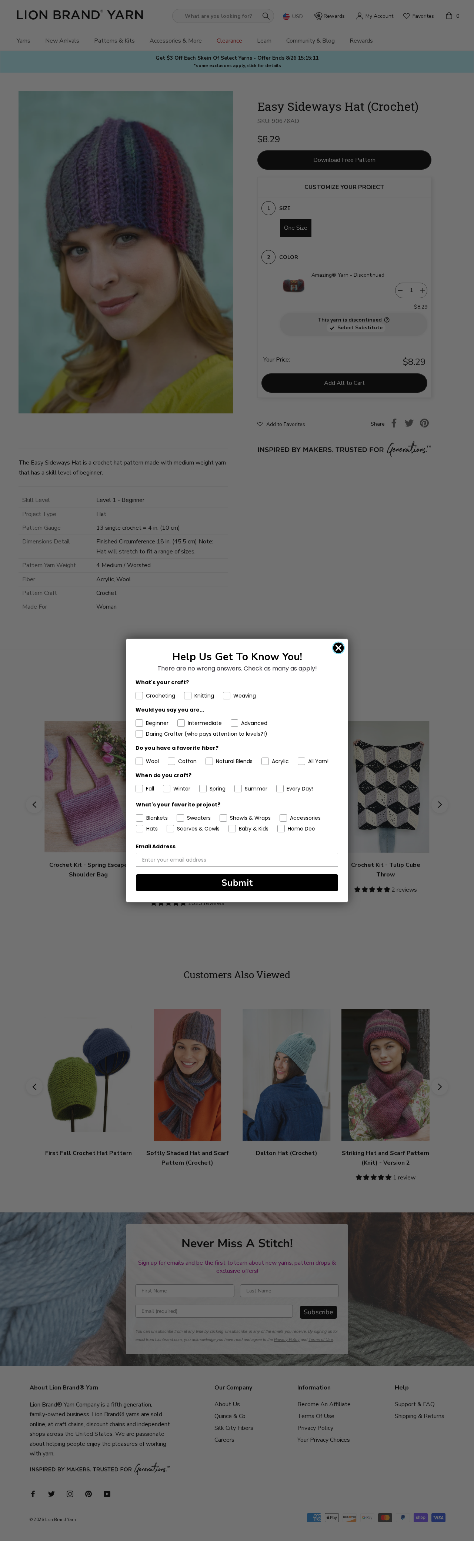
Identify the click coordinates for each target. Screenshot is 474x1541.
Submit (237, 883)
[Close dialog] (338, 648)
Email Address (156, 846)
